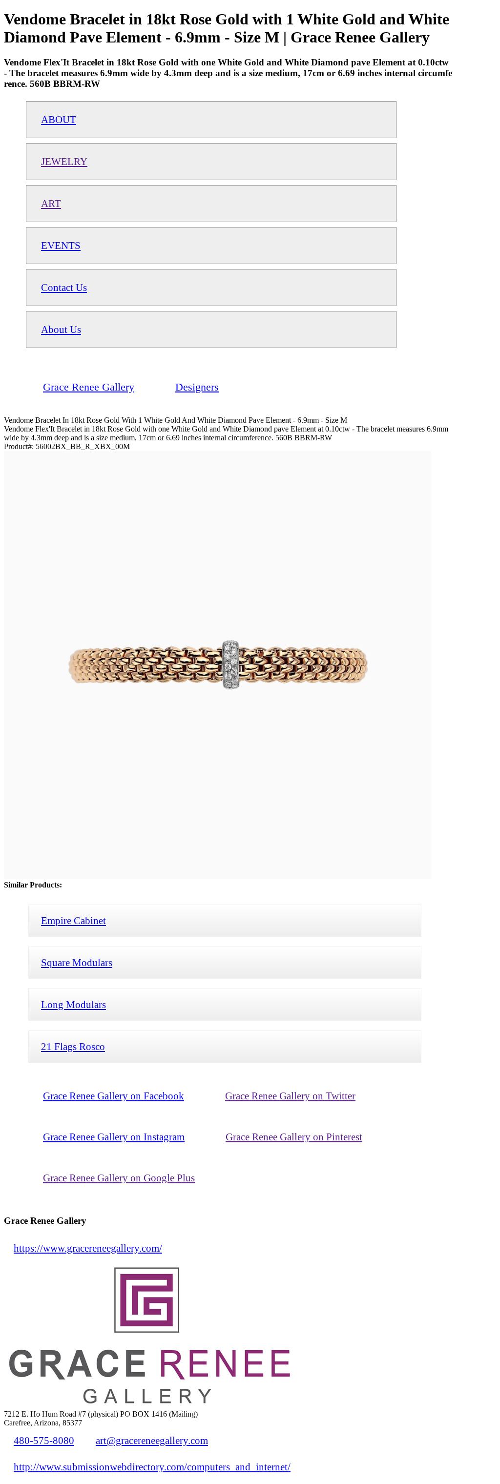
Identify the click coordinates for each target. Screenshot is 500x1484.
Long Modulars (73, 1004)
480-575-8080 (44, 1440)
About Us (61, 329)
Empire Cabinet (73, 920)
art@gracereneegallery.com (152, 1440)
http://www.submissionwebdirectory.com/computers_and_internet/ (152, 1466)
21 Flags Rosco (73, 1046)
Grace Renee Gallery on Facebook (113, 1095)
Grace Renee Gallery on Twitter (290, 1095)
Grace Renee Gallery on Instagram (114, 1136)
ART (51, 203)
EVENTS (61, 245)
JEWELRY (64, 161)
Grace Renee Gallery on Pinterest (294, 1136)
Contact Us (64, 287)
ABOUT (58, 119)
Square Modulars (76, 962)
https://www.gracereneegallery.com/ (88, 1248)
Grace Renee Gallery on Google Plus (119, 1177)
